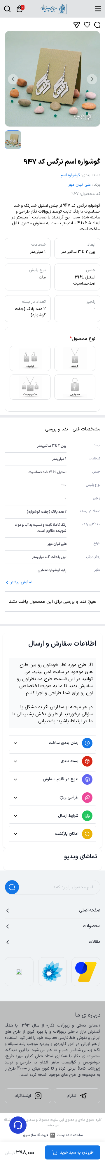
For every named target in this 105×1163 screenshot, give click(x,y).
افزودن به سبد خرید (77, 1153)
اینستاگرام (23, 1096)
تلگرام (71, 1096)
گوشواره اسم (70, 175)
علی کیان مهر (80, 185)
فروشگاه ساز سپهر (35, 1135)
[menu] (98, 9)
